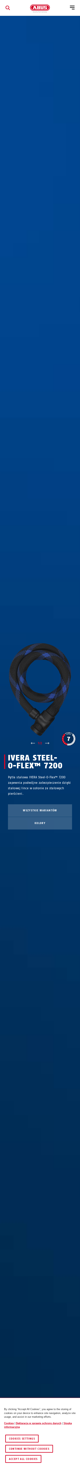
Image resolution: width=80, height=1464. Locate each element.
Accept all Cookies (23, 1459)
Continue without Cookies (29, 1449)
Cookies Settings (22, 1438)
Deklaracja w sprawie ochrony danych (38, 1423)
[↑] (32, 743)
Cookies (9, 1423)
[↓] (47, 743)
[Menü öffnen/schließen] (72, 8)
